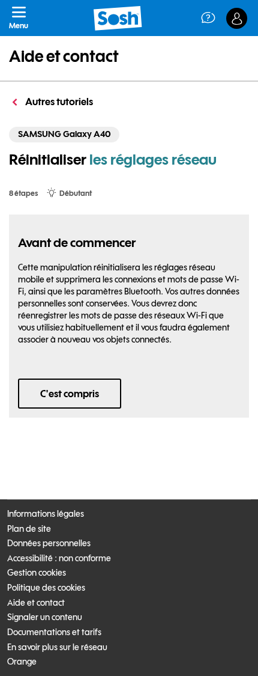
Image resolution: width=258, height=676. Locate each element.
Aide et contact (64, 56)
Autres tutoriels (58, 102)
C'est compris (69, 394)
